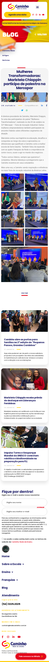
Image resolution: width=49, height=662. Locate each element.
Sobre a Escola (11, 564)
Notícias (6, 60)
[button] (37, 7)
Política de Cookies (8, 633)
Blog (5, 588)
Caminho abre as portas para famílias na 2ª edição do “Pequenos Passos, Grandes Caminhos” (24, 342)
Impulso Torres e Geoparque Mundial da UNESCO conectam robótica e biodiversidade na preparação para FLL (21, 457)
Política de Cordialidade (24, 633)
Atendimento (10, 595)
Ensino (6, 572)
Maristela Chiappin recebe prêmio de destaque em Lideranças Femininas (23, 400)
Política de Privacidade (9, 630)
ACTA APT (6, 637)
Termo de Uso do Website (27, 630)
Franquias (8, 580)
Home (6, 556)
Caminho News (8, 51)
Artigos (5, 55)
